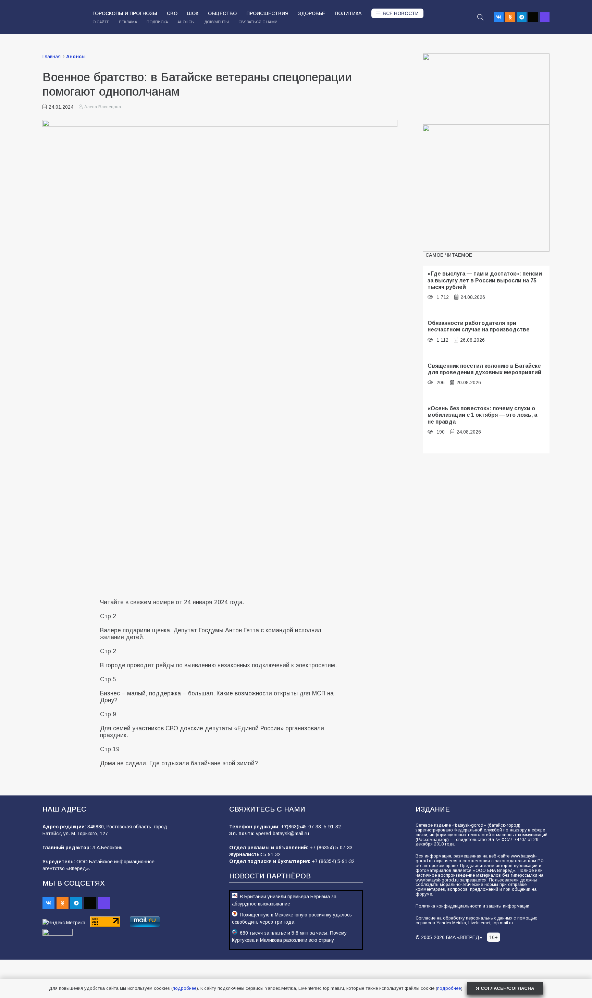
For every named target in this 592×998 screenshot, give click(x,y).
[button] (480, 17)
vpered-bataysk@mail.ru (282, 833)
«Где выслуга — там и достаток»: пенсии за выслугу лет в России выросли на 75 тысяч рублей (485, 280)
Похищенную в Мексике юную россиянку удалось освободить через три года (292, 918)
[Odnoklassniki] (510, 17)
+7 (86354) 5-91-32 (333, 861)
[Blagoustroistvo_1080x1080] (486, 188)
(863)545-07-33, (305, 826)
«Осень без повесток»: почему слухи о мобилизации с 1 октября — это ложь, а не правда (482, 415)
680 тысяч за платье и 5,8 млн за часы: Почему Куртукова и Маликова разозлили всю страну (289, 936)
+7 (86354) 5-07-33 (331, 847)
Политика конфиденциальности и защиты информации (472, 906)
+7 (284, 826)
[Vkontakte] (499, 17)
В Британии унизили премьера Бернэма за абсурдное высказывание (284, 900)
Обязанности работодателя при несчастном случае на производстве (479, 326)
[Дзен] (533, 17)
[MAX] (545, 17)
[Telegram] (522, 17)
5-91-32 (332, 826)
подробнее (184, 988)
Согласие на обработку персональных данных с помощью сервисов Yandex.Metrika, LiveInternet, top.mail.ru (477, 920)
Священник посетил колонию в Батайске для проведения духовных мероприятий (484, 369)
